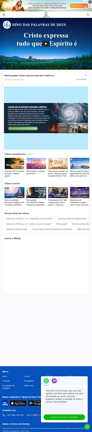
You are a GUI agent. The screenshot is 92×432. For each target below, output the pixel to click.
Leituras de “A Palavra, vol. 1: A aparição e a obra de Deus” (29, 219)
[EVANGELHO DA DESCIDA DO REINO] (46, 14)
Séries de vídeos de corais (16, 229)
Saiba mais (24, 431)
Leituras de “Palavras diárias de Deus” (72, 219)
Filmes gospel (61, 224)
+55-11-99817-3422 (35, 415)
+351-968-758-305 (15, 415)
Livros (27, 376)
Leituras (6, 381)
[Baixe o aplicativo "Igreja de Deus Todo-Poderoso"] (5, 403)
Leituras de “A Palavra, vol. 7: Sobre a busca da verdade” (28, 224)
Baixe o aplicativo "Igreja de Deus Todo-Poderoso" (28, 397)
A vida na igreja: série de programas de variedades (52, 229)
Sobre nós (28, 385)
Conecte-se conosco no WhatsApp (64, 417)
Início (4, 376)
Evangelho (29, 381)
